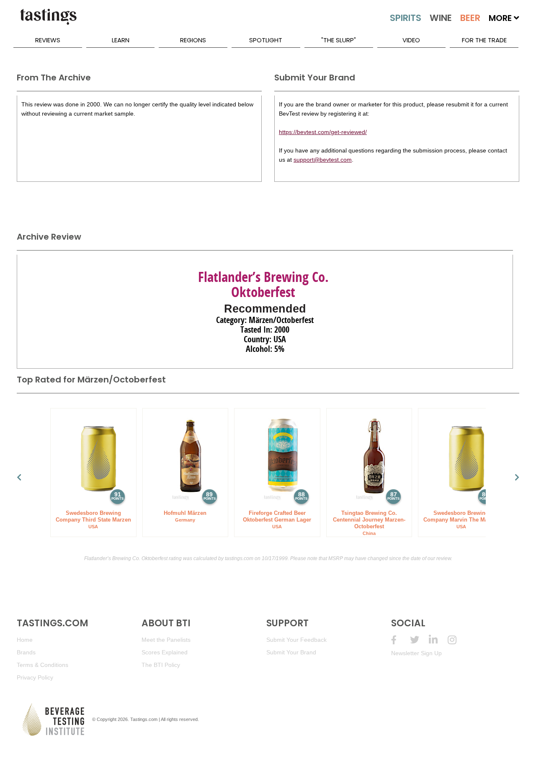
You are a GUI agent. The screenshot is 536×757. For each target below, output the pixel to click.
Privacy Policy (35, 677)
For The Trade (484, 40)
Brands (26, 652)
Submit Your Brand (291, 652)
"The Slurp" (338, 40)
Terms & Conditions (42, 664)
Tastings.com (143, 719)
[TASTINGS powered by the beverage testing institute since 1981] (48, 21)
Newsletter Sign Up (416, 653)
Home (25, 639)
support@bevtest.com (323, 159)
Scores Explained (165, 652)
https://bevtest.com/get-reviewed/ (323, 132)
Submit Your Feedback (296, 639)
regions (193, 40)
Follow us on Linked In (438, 639)
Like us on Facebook (400, 639)
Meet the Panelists (166, 639)
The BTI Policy (161, 664)
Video (411, 40)
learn (120, 40)
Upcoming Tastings (457, 639)
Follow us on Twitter (419, 639)
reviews (47, 40)
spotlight (265, 40)
